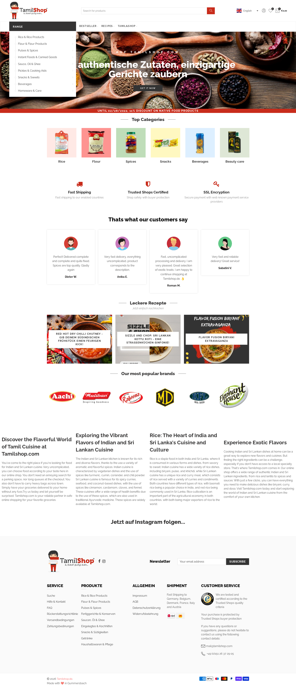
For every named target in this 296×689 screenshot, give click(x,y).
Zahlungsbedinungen (60, 626)
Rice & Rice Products (31, 37)
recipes (107, 26)
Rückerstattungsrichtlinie (62, 613)
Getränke (86, 638)
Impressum (140, 595)
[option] (148, 70)
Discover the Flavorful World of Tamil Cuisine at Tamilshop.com (37, 446)
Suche (51, 595)
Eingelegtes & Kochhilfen (96, 626)
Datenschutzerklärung (147, 607)
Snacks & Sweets (29, 77)
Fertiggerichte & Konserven (98, 613)
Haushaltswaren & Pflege (97, 644)
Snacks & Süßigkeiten (94, 632)
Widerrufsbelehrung (145, 613)
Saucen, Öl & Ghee (93, 620)
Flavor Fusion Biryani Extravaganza (216, 339)
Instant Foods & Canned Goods (37, 57)
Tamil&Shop (127, 26)
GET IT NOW (148, 88)
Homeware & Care (29, 90)
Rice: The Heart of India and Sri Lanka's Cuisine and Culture (183, 442)
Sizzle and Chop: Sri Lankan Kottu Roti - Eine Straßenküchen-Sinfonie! (148, 339)
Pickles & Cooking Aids (32, 70)
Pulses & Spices (28, 50)
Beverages (25, 84)
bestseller (87, 26)
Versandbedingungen (60, 620)
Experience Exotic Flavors (255, 443)
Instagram (104, 561)
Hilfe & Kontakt (56, 601)
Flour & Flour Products (32, 43)
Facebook (99, 561)
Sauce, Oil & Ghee (29, 64)
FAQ (49, 607)
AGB (135, 601)
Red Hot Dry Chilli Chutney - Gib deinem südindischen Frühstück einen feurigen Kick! (79, 339)
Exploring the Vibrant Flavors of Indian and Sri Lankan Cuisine (105, 442)
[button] (247, 10)
